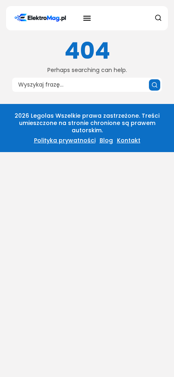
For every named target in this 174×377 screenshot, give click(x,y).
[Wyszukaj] (154, 85)
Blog (106, 140)
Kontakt (128, 140)
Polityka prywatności (64, 140)
